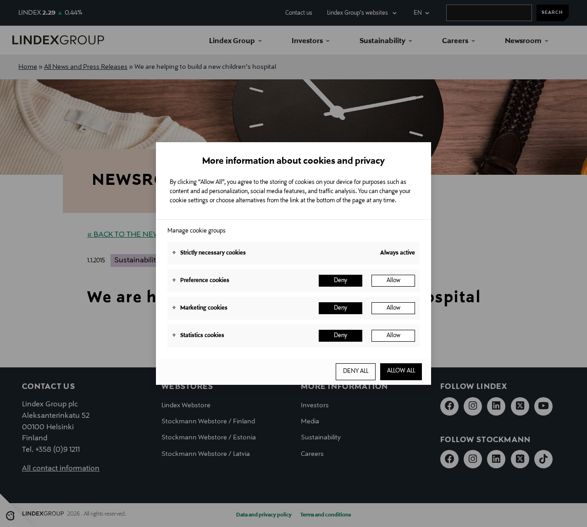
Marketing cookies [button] (199, 308)
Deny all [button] (355, 371)
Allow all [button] (401, 371)
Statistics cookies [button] (198, 336)
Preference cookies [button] (200, 281)
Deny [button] (340, 280)
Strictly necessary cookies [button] (209, 253)
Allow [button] (393, 280)
